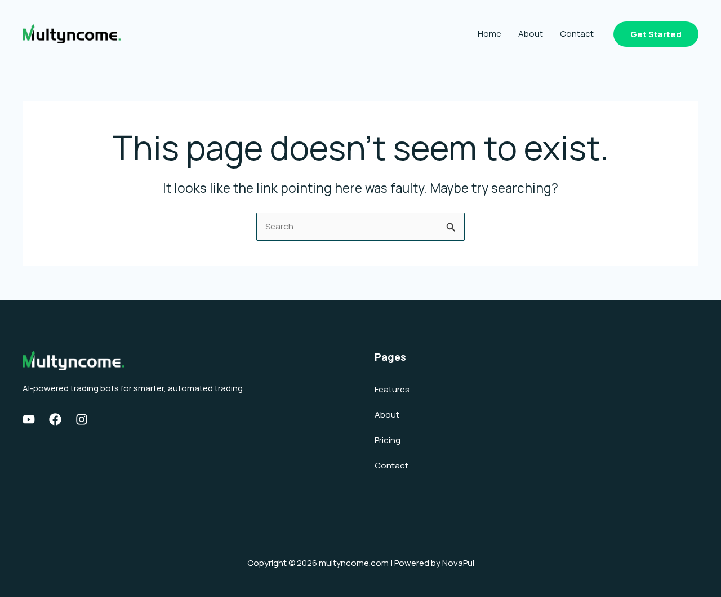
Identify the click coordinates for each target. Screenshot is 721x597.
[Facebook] (55, 419)
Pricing (387, 440)
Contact (577, 33)
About (530, 33)
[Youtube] (29, 419)
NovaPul (458, 563)
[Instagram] (81, 419)
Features (392, 389)
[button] (655, 34)
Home (489, 33)
